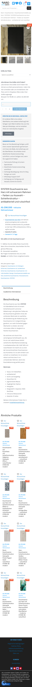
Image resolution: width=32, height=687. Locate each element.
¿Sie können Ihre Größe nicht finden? (13, 82)
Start (2, 13)
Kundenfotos (16, 663)
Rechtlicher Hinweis (16, 651)
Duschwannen (9, 13)
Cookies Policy (16, 646)
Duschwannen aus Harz (12, 220)
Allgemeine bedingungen (16, 643)
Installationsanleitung (17, 402)
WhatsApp (8, 133)
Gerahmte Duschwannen (11, 275)
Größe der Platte (6, 71)
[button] (28, 27)
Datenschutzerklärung (16, 648)
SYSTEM (7, 15)
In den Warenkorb (19, 109)
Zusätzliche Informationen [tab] (12, 292)
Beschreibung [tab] (8, 288)
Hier (21, 681)
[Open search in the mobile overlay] (16, 8)
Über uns (16, 653)
